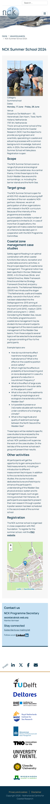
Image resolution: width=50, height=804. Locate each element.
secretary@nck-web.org (16, 617)
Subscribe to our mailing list (17, 629)
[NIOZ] (25, 716)
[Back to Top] (45, 799)
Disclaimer (36, 792)
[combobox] (35, 3)
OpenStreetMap (29, 589)
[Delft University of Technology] (25, 682)
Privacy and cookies (18, 792)
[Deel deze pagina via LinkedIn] (13, 665)
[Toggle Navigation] (45, 13)
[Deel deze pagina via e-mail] (36, 665)
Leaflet (19, 589)
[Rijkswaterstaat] (25, 731)
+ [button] (11, 545)
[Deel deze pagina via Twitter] (21, 665)
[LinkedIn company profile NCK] (22, 635)
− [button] (11, 549)
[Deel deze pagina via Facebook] (28, 665)
